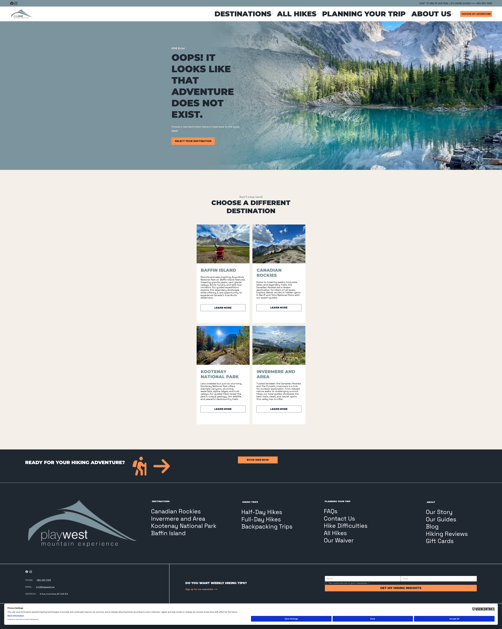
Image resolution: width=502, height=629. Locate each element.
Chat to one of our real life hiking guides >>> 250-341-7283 (455, 3)
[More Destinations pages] (272, 14)
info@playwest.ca (45, 587)
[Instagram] (30, 571)
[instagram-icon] (15, 3)
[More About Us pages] (452, 14)
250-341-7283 (44, 580)
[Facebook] (26, 571)
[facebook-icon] (11, 3)
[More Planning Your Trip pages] (407, 14)
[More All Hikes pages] (317, 14)
